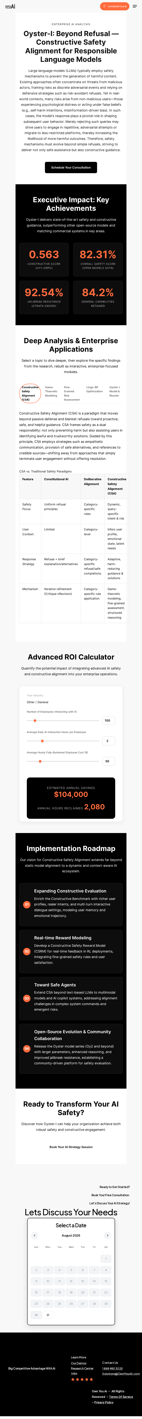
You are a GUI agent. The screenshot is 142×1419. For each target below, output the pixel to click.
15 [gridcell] (106, 1281)
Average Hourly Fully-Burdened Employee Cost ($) (57, 752)
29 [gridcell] (105, 1303)
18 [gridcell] (59, 1292)
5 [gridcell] (71, 1270)
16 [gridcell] (36, 1292)
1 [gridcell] (105, 1258)
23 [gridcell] (36, 1303)
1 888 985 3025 (112, 1368)
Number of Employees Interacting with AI (52, 711)
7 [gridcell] (94, 1270)
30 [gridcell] (36, 1315)
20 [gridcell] (82, 1292)
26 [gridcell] (70, 1303)
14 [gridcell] (94, 1281)
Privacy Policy (103, 1402)
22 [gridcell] (105, 1292)
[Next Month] (107, 1235)
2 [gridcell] (36, 1270)
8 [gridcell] (106, 1270)
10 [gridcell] (47, 1281)
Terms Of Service (121, 1397)
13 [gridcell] (82, 1281)
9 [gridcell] (36, 1281)
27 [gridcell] (82, 1303)
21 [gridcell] (94, 1292)
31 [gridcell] (47, 1315)
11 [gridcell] (59, 1281)
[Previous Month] (34, 1235)
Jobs (74, 1373)
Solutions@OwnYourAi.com (121, 1373)
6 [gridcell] (83, 1270)
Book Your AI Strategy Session (71, 1147)
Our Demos (78, 1363)
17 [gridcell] (47, 1292)
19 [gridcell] (71, 1292)
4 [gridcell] (59, 1270)
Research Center (82, 1368)
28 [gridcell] (94, 1303)
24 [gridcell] (47, 1303)
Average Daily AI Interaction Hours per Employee (56, 732)
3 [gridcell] (48, 1270)
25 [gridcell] (59, 1303)
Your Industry (35, 695)
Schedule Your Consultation (71, 167)
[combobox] (37, 702)
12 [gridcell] (71, 1281)
